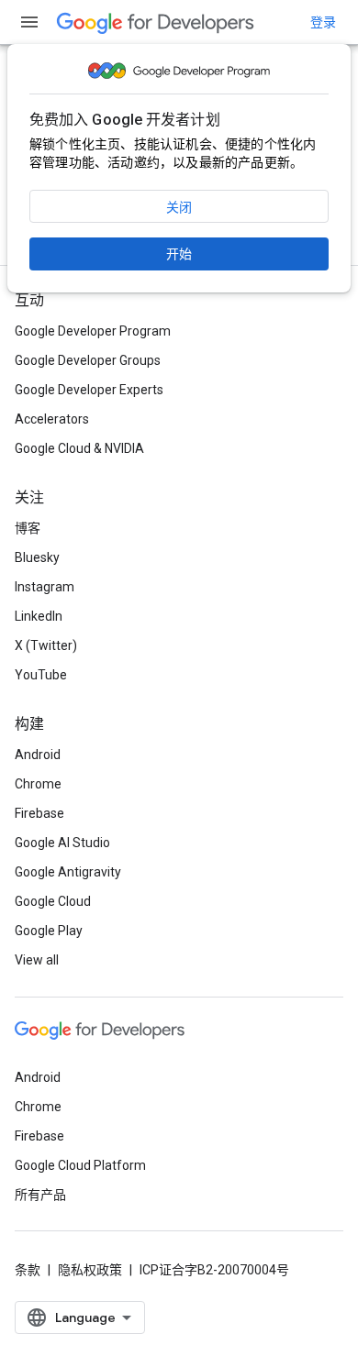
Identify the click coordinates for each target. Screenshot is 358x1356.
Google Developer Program (93, 331)
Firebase (39, 813)
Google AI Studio (62, 842)
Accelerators (52, 419)
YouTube (41, 674)
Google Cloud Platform (80, 1165)
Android (38, 754)
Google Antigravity (68, 872)
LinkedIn (38, 616)
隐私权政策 (90, 1269)
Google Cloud (53, 901)
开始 (179, 254)
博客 (27, 528)
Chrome (38, 784)
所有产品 (40, 1194)
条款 (27, 1269)
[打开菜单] (29, 22)
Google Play (49, 930)
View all (37, 960)
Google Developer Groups (88, 360)
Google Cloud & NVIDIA (79, 448)
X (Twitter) (46, 645)
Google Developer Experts (89, 389)
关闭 (179, 207)
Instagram (44, 586)
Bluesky (37, 557)
